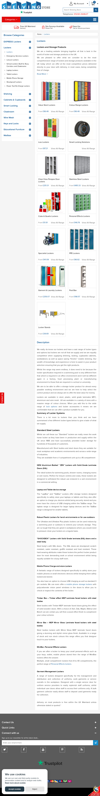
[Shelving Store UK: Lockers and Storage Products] (26, 5)
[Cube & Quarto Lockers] (51, 208)
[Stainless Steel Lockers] (82, 171)
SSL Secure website (94, 791)
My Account (79, 3)
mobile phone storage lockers (79, 584)
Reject (34, 789)
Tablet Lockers (12, 74)
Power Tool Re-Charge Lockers (18, 86)
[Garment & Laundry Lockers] (51, 282)
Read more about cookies (15, 783)
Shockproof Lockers (14, 82)
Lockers (10, 52)
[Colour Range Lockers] (82, 97)
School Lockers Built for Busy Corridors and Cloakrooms (18, 65)
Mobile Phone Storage (15, 78)
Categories (10, 19)
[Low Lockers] (51, 134)
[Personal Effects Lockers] (82, 208)
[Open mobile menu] (94, 19)
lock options (51, 406)
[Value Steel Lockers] (51, 97)
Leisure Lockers (13, 60)
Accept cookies (15, 789)
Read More (42, 74)
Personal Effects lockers (61, 664)
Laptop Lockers (12, 70)
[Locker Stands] (51, 319)
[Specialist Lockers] (51, 245)
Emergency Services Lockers (18, 56)
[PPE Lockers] (82, 245)
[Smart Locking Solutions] (82, 134)
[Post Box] (82, 282)
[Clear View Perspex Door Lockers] (51, 171)
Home (39, 34)
